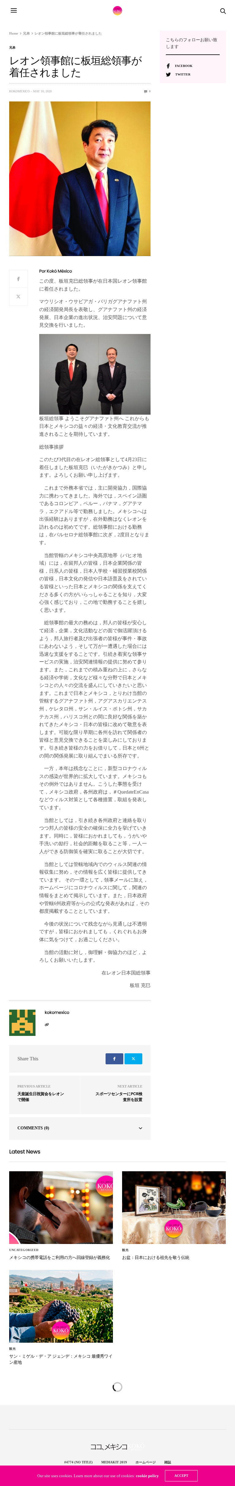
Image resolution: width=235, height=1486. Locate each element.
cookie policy (147, 1475)
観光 (125, 1250)
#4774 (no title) (78, 1462)
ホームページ (146, 1462)
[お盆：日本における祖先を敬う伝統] (174, 1207)
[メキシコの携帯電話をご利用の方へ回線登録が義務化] (61, 1207)
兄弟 (12, 47)
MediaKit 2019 (114, 1462)
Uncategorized (24, 1250)
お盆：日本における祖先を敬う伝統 (155, 1257)
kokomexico (19, 91)
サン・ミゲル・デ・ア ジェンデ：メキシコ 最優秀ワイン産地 (61, 1359)
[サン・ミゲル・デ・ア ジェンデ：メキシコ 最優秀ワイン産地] (61, 1306)
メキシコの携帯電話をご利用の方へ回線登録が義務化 (59, 1257)
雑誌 (167, 1462)
